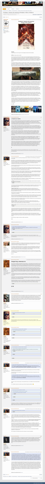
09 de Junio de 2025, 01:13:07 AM (15, 327)
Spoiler (13, 182)
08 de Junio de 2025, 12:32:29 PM (15, 259)
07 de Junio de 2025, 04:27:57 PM (15, 19)
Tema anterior (35, 14)
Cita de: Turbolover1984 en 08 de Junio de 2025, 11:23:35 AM (19, 364)
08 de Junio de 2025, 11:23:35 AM (15, 241)
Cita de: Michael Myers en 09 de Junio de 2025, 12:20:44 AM (20, 391)
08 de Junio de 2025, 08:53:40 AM (15, 156)
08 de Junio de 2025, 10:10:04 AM (15, 224)
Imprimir (41, 474)
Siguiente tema (39, 14)
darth (5, 436)
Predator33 (25, 114)
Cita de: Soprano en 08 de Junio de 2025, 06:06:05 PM (18, 453)
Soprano (28, 114)
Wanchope (6, 19)
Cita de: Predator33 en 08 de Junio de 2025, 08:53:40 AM (19, 226)
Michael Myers (22, 114)
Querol (5, 259)
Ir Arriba (4, 474)
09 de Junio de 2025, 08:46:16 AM (15, 388)
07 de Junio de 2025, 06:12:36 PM (15, 117)
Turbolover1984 (7, 241)
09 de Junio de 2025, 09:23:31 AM (15, 408)
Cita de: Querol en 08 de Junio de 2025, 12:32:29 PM (18, 312)
